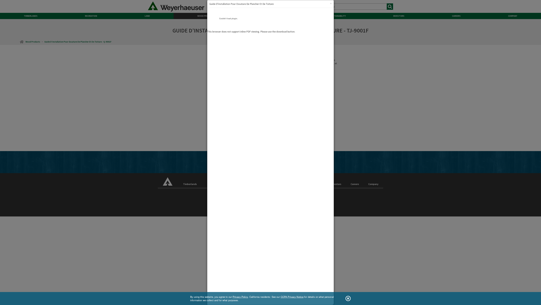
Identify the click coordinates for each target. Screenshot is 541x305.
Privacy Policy (240, 297)
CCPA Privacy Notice (292, 297)
